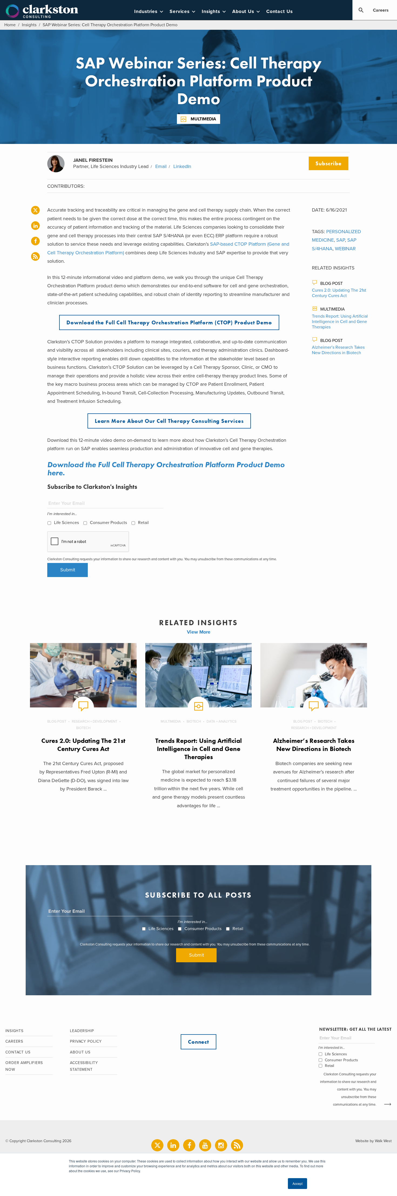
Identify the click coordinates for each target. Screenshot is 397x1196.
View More (198, 632)
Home (10, 25)
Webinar (345, 249)
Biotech (83, 728)
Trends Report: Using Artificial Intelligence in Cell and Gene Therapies (340, 322)
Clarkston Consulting (42, 11)
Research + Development (94, 721)
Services (180, 11)
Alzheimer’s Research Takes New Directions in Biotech (338, 350)
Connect (198, 1041)
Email (161, 166)
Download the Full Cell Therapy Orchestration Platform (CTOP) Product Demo (169, 322)
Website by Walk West (373, 1141)
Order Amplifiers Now (24, 1066)
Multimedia (203, 119)
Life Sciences (66, 522)
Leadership (82, 1031)
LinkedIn (182, 166)
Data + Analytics (222, 721)
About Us (243, 11)
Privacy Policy (86, 1041)
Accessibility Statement (84, 1066)
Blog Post (331, 283)
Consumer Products (108, 522)
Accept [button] (297, 1183)
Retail (143, 522)
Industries (145, 11)
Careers (381, 10)
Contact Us (279, 11)
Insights (211, 11)
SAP (340, 240)
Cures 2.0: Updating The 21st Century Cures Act (339, 293)
